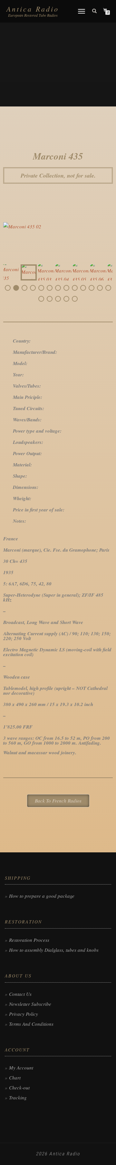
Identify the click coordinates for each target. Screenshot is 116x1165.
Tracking (18, 1097)
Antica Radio (32, 9)
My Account (21, 1067)
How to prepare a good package (41, 896)
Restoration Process (29, 940)
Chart (15, 1077)
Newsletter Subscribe (30, 1004)
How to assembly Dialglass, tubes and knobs (54, 950)
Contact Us (20, 994)
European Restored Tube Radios (33, 15)
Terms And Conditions (31, 1024)
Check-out (19, 1087)
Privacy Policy (23, 1014)
